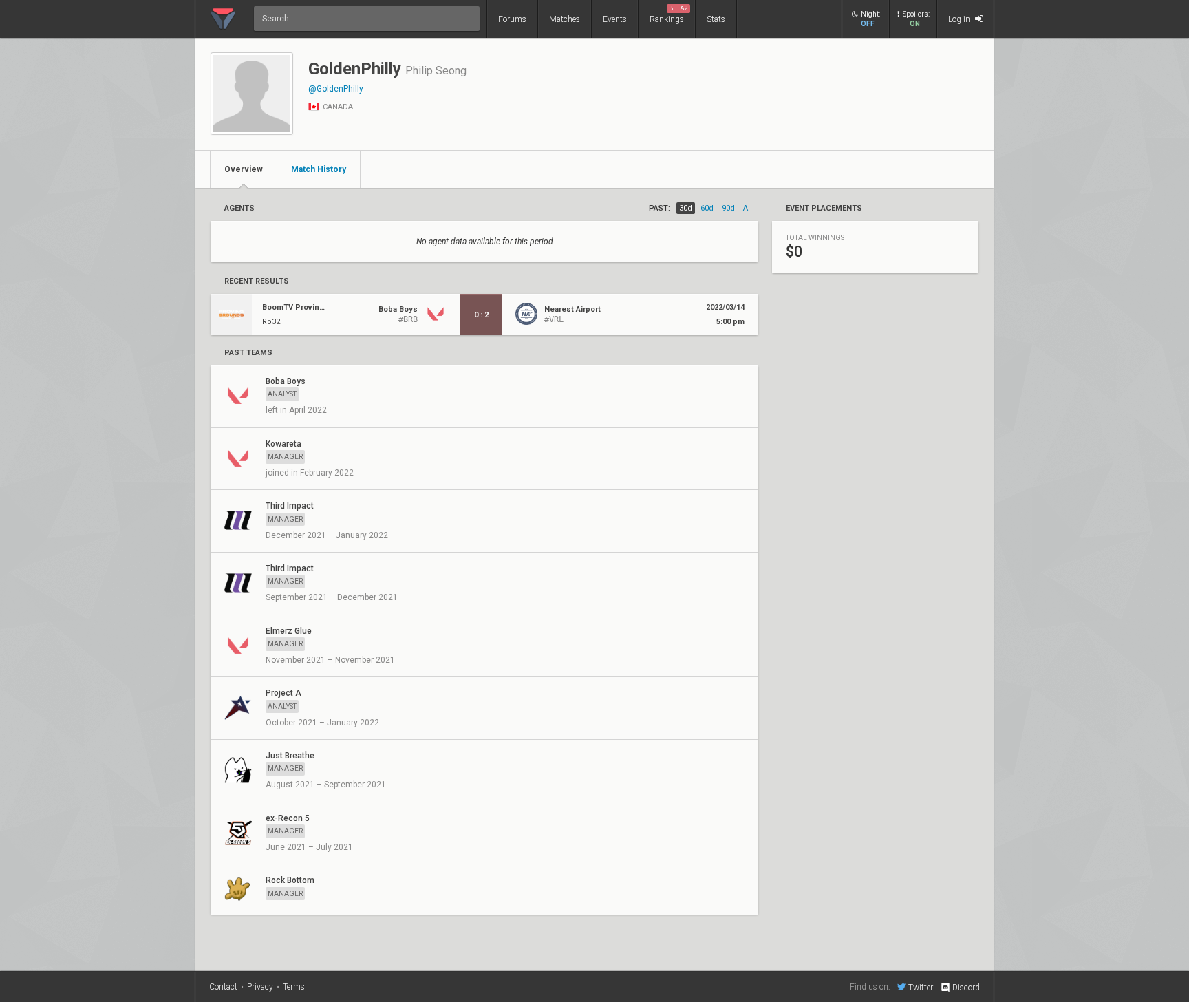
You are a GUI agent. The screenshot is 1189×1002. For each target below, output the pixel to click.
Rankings (669, 14)
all (747, 208)
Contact (223, 987)
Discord (966, 987)
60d (707, 208)
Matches (564, 19)
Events (615, 19)
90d (728, 208)
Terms (294, 987)
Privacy (260, 987)
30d (685, 208)
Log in (960, 19)
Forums (512, 19)
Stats (716, 19)
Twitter (920, 987)
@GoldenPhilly (335, 89)
